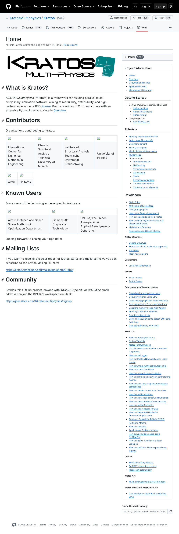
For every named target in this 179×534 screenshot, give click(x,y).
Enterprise (105, 6)
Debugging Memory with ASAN (144, 325)
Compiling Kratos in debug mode (144, 293)
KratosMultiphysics (25, 18)
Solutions (39, 6)
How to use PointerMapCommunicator (147, 401)
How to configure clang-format (144, 213)
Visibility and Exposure (140, 227)
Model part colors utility (140, 470)
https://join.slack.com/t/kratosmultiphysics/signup (39, 301)
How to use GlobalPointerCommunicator (148, 397)
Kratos (49, 18)
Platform (21, 6)
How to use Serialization (141, 394)
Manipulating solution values (143, 151)
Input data (134, 250)
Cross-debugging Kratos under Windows (148, 300)
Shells (136, 176)
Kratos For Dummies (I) (140, 344)
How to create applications (142, 337)
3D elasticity (139, 172)
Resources (60, 6)
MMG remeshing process (141, 462)
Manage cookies (120, 524)
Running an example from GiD (143, 136)
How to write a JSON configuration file (147, 365)
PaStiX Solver (135, 281)
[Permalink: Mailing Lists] (3, 248)
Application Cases (137, 86)
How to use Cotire (137, 426)
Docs (95, 524)
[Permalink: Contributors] (3, 120)
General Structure (137, 243)
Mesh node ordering (138, 254)
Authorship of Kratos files (141, 205)
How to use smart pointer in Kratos (145, 216)
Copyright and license (139, 82)
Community (84, 524)
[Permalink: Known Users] (3, 193)
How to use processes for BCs (143, 408)
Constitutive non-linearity (145, 187)
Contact (105, 524)
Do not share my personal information (149, 524)
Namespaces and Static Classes (144, 231)
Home (132, 75)
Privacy (52, 524)
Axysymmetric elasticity (144, 169)
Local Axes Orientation (140, 265)
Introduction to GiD (142, 161)
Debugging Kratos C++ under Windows (148, 304)
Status (73, 524)
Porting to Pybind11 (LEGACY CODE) (146, 419)
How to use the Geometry (141, 405)
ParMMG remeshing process (142, 466)
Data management (138, 143)
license (46, 106)
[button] (170, 511)
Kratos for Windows (142, 111)
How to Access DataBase (141, 369)
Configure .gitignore (138, 209)
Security (63, 524)
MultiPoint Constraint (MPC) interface (147, 481)
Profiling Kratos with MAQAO (143, 311)
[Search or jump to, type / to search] (135, 6)
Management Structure (140, 90)
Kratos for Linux (140, 108)
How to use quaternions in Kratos (145, 373)
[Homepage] (8, 6)
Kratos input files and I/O (141, 140)
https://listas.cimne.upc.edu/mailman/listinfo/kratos (39, 270)
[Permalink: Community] (3, 279)
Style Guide (134, 202)
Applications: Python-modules (143, 430)
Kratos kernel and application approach (148, 246)
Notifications (120, 17)
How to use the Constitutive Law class (147, 390)
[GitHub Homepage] (14, 524)
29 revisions (70, 44)
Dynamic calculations (143, 180)
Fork (142, 17)
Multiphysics (135, 154)
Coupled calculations (143, 183)
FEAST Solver (135, 277)
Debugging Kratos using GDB (143, 296)
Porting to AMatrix (137, 423)
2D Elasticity (139, 165)
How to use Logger (138, 355)
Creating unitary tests (139, 315)
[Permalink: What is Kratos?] (3, 87)
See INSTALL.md (141, 121)
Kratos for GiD (140, 115)
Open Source (82, 6)
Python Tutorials (137, 341)
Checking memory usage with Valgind (147, 307)
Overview (59, 110)
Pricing (123, 6)
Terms (43, 524)
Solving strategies (137, 147)
